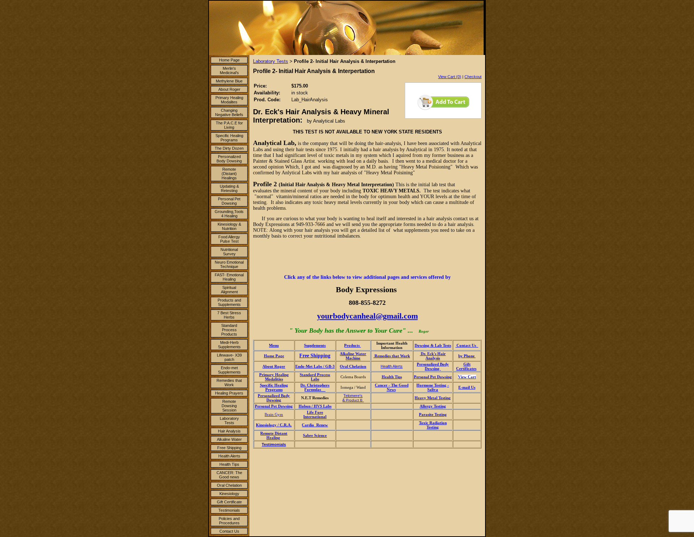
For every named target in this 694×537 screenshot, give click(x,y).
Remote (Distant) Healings (229, 173)
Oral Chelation (229, 485)
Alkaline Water (229, 439)
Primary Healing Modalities (274, 376)
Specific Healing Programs (229, 137)
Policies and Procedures (229, 520)
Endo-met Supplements (229, 370)
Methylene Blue (229, 81)
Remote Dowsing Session (229, 405)
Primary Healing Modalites (229, 99)
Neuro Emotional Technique (229, 264)
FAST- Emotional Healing (229, 277)
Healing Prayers (229, 393)
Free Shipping (229, 448)
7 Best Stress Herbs (229, 315)
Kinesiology (229, 493)
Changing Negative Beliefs (229, 112)
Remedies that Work (229, 382)
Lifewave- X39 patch (229, 357)
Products (352, 345)
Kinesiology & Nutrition (229, 226)
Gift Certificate (229, 502)
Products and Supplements (229, 302)
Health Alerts (229, 456)
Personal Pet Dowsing (229, 201)
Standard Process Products (229, 329)
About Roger (229, 89)
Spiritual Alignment (229, 289)
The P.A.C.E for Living (229, 125)
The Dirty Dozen (229, 148)
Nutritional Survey (229, 251)
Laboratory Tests (229, 420)
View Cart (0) (449, 76)
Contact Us (229, 531)
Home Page (229, 60)
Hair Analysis (229, 431)
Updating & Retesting (229, 188)
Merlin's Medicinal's (229, 70)
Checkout (472, 76)
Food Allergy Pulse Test (229, 239)
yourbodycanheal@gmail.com (367, 315)
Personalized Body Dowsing (229, 158)
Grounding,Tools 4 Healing (229, 213)
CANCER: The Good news (229, 474)
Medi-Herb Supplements (229, 344)
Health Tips (229, 464)
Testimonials (229, 510)
